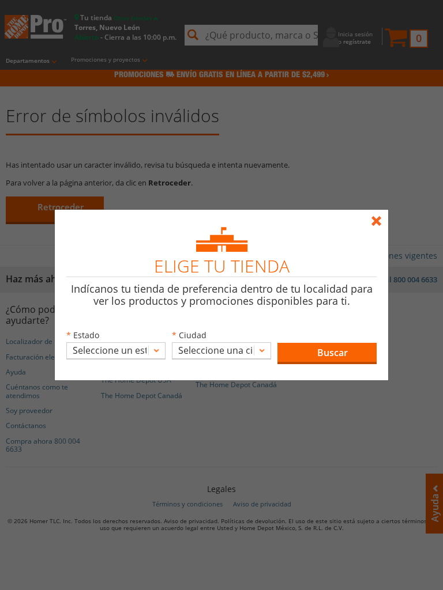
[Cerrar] (379, 216)
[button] (327, 353)
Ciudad (193, 335)
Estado (86, 335)
